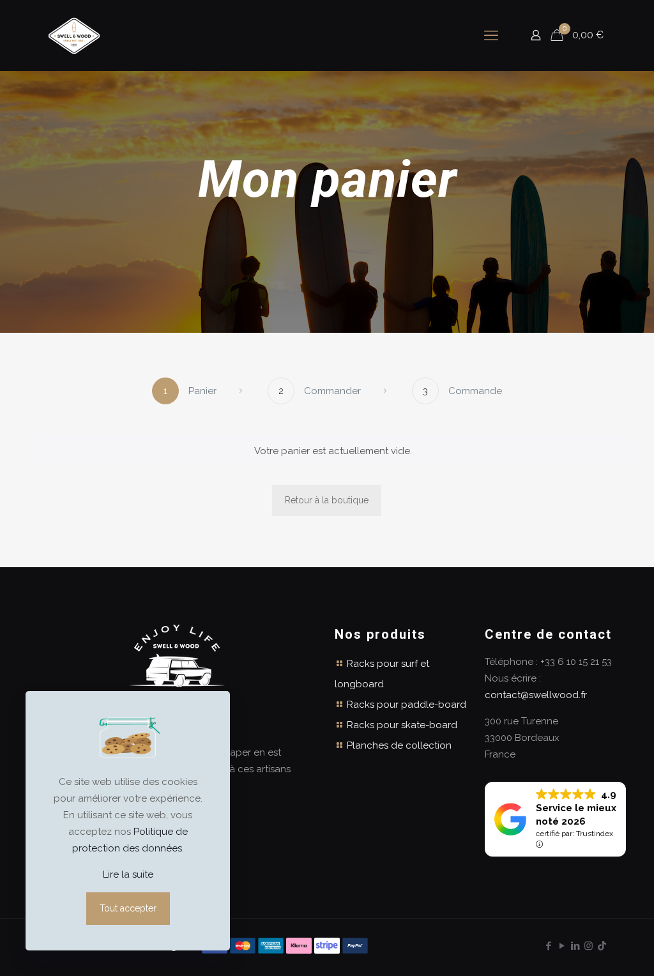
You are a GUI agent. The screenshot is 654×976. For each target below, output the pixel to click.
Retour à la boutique (327, 500)
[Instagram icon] (588, 946)
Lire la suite (128, 874)
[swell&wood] (74, 35)
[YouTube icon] (562, 946)
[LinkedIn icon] (575, 946)
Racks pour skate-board (402, 725)
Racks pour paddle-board (406, 704)
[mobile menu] (491, 35)
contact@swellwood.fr (536, 695)
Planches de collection (399, 745)
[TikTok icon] (602, 946)
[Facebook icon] (548, 946)
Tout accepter (128, 908)
